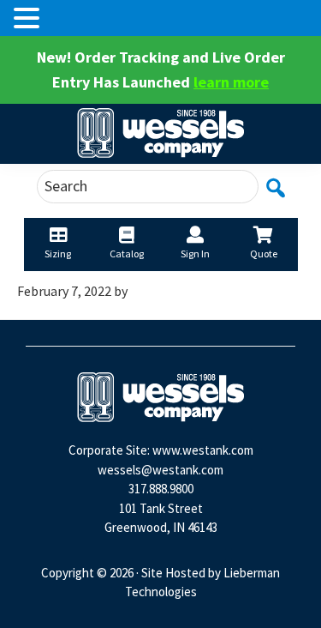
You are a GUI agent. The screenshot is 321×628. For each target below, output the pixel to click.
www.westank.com (202, 450)
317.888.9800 (160, 488)
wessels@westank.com (160, 470)
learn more (231, 82)
